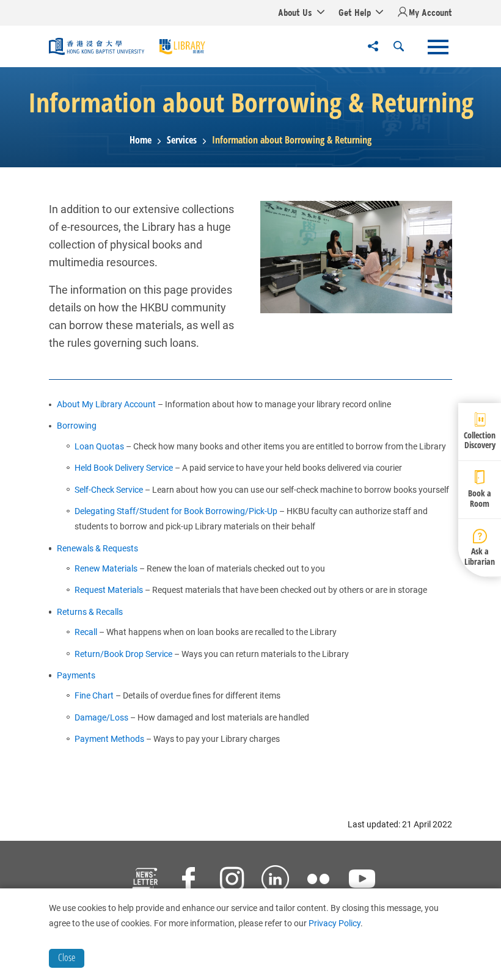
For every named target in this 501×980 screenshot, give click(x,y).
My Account (430, 12)
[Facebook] (188, 880)
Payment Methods (109, 739)
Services (182, 140)
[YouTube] (362, 880)
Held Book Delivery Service (124, 468)
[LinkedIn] (275, 880)
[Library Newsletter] (145, 880)
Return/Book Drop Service (124, 654)
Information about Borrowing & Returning (291, 140)
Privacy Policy (334, 923)
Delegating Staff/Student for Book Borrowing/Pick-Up (176, 511)
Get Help (354, 12)
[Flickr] (318, 880)
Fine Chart (94, 695)
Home (141, 140)
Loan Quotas (99, 446)
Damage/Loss (101, 717)
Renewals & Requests (97, 548)
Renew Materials (106, 568)
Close (66, 957)
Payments (76, 675)
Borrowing (77, 425)
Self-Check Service (109, 490)
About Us (295, 12)
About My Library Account (106, 404)
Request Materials (109, 590)
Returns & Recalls (90, 612)
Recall (86, 632)
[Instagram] (232, 880)
